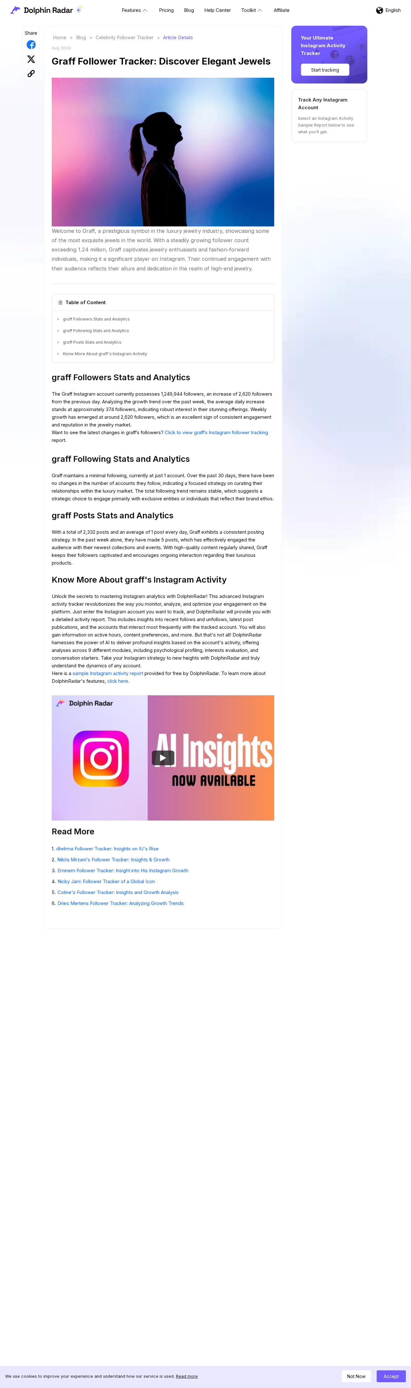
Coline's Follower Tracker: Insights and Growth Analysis (118, 892)
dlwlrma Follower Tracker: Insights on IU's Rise (107, 849)
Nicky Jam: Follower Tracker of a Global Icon (106, 881)
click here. (118, 681)
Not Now (356, 1376)
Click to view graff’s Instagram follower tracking (216, 432)
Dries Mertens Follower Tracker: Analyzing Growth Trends (120, 903)
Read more (187, 1376)
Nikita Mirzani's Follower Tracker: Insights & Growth (113, 860)
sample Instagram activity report (108, 673)
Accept (391, 1376)
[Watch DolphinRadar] (163, 758)
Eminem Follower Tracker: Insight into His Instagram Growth (122, 871)
